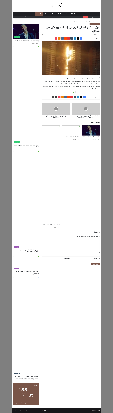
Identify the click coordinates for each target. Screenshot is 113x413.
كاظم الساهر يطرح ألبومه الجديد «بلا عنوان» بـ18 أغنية (91, 137)
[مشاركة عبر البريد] (56, 97)
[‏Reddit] (65, 38)
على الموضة (52, 13)
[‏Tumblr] (71, 38)
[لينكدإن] (75, 38)
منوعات (66, 13)
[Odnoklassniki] (59, 38)
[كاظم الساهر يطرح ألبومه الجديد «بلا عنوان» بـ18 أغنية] (91, 130)
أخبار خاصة (93, 20)
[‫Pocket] (56, 38)
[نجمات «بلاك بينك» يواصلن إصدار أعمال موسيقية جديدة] (71, 130)
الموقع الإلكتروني (67, 258)
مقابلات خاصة (39, 13)
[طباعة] (53, 97)
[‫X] (78, 38)
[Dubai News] (56, 6)
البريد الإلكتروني (96, 258)
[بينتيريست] (68, 38)
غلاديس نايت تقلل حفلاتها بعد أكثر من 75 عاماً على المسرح (27, 272)
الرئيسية (97, 20)
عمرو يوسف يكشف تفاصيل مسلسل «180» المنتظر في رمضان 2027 (51, 225)
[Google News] (71, 92)
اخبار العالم (72, 13)
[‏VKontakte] (62, 38)
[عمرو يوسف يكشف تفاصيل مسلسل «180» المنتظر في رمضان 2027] (51, 174)
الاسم (98, 252)
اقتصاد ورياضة (59, 13)
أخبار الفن (46, 13)
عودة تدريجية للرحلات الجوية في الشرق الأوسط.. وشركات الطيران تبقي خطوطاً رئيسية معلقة (26, 377)
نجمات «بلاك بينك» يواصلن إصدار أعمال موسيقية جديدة (72, 137)
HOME (45, 410)
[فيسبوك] (81, 38)
